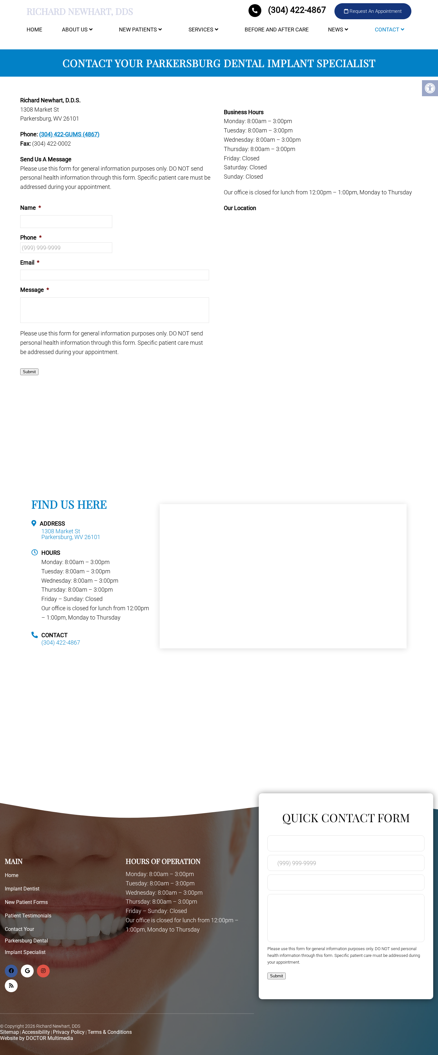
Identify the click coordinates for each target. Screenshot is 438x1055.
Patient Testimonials (28, 916)
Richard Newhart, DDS (80, 11)
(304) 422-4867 (297, 10)
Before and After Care (277, 29)
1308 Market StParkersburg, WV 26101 (70, 534)
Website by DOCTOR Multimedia (36, 1038)
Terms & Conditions (110, 1032)
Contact (387, 29)
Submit (29, 371)
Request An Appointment (375, 11)
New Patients (138, 29)
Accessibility (36, 1032)
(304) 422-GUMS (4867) (69, 134)
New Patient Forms (26, 902)
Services (201, 29)
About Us (75, 29)
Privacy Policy (69, 1032)
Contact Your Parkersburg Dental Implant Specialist (26, 940)
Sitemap (9, 1032)
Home (34, 29)
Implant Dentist (22, 889)
